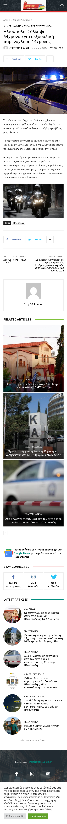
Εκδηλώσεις (33, 379)
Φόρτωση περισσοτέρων (32, 740)
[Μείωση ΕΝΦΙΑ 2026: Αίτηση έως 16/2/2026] (12, 726)
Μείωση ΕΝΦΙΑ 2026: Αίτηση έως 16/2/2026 (41, 727)
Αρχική (6, 19)
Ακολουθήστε (33, 575)
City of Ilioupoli (21, 48)
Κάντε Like (13, 575)
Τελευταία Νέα (44, 26)
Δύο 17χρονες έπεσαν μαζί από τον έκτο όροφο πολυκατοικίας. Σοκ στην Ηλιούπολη (33, 520)
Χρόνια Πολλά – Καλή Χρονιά (14, 261)
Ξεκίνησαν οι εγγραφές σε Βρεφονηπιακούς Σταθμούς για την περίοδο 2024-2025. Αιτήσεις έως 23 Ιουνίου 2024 (49, 265)
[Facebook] (16, 774)
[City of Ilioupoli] (6, 48)
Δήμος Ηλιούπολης (22, 19)
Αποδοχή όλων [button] (38, 816)
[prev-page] (5, 533)
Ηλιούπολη (18, 223)
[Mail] (48, 774)
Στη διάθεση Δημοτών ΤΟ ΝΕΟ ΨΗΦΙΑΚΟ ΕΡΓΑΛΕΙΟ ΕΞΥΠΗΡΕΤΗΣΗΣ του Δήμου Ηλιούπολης (43, 705)
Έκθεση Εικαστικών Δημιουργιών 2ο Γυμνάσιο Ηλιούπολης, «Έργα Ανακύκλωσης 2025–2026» (40, 682)
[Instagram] (32, 774)
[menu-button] (5, 5)
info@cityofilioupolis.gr (40, 762)
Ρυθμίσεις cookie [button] (15, 816)
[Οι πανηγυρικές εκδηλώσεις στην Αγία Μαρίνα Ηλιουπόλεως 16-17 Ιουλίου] (33, 358)
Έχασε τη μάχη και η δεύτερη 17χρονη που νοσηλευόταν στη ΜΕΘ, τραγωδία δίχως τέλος (33, 453)
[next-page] (11, 533)
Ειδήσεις (30, 26)
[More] (50, 58)
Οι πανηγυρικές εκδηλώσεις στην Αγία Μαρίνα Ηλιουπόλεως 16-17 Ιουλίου (33, 385)
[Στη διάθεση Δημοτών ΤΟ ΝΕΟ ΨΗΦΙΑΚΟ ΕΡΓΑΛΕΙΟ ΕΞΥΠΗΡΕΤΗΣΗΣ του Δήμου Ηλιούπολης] (12, 703)
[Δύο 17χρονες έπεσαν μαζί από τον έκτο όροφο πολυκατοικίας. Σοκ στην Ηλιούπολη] (33, 493)
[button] (62, 6)
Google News (22, 553)
